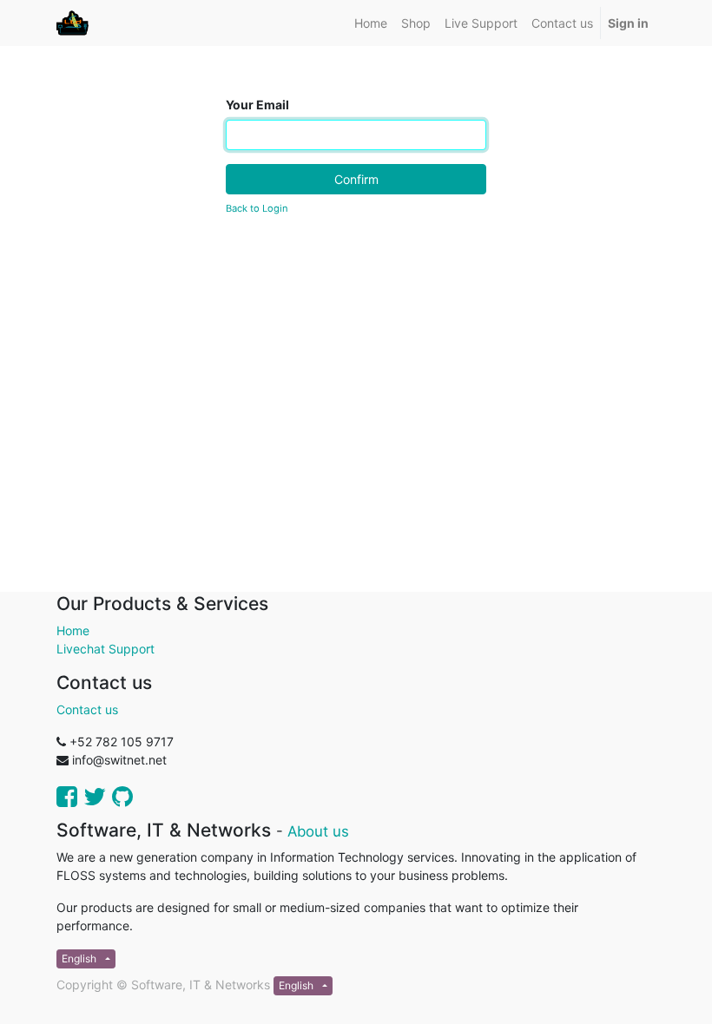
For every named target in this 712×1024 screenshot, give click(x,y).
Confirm (356, 179)
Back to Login (257, 208)
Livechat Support (105, 648)
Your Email (257, 104)
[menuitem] (370, 23)
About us (318, 831)
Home (72, 630)
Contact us (87, 709)
